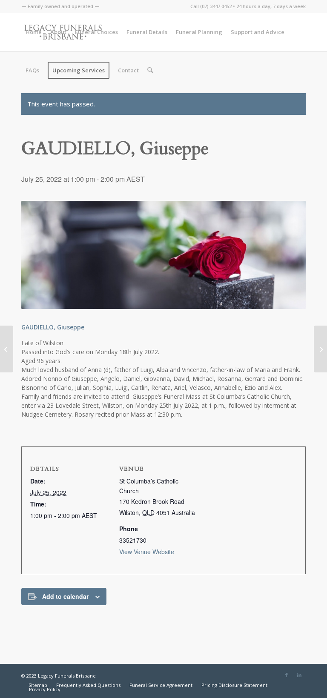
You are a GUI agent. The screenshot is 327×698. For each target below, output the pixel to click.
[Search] (150, 70)
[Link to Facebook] (286, 675)
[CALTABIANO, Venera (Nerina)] (6, 349)
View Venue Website (146, 551)
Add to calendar (65, 596)
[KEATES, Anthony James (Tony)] (320, 349)
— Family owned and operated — (60, 6)
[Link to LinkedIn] (299, 675)
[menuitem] (60, 6)
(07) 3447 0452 (216, 6)
